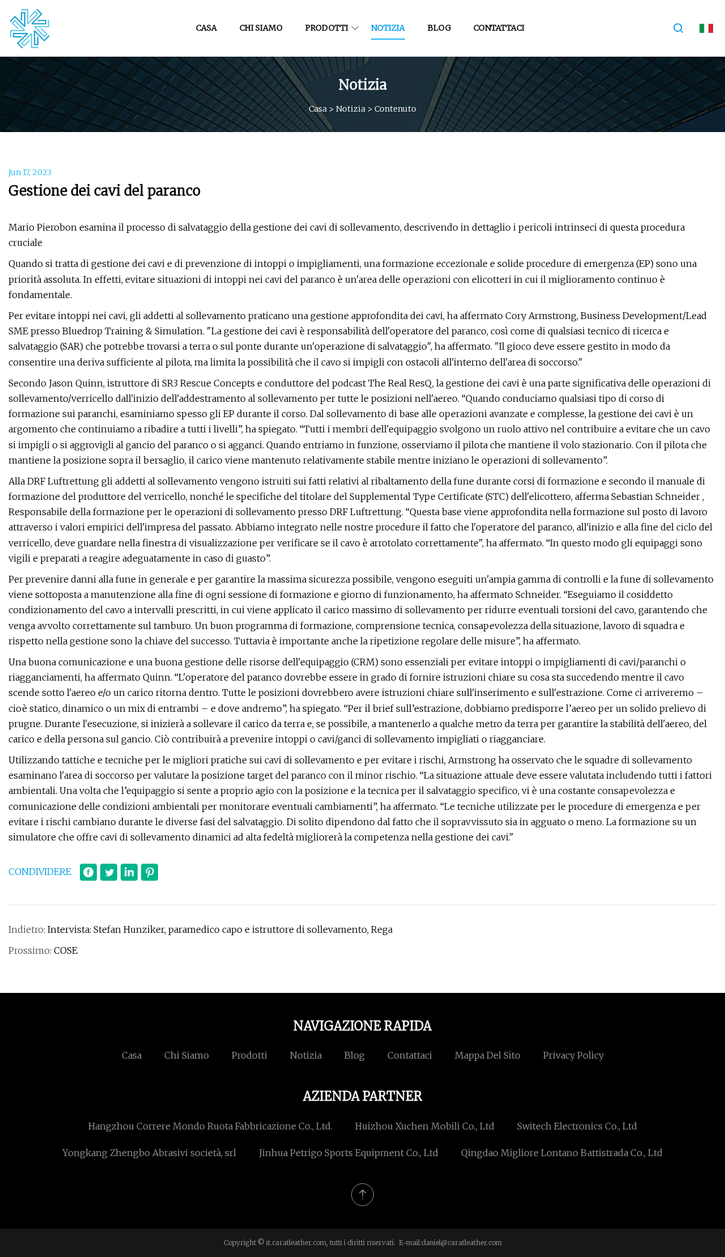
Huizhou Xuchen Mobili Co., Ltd (424, 1126)
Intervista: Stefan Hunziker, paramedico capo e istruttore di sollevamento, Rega (220, 929)
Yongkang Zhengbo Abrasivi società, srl (149, 1152)
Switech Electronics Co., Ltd (577, 1126)
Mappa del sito (488, 1055)
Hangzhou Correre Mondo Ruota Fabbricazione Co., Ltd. (210, 1126)
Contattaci (499, 28)
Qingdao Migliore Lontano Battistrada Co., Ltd (562, 1152)
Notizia (388, 28)
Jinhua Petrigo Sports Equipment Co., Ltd (348, 1152)
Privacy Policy (573, 1055)
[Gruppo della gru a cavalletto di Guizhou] (29, 28)
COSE (66, 950)
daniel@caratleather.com (461, 1242)
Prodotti (326, 28)
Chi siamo (261, 28)
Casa (206, 28)
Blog (439, 28)
